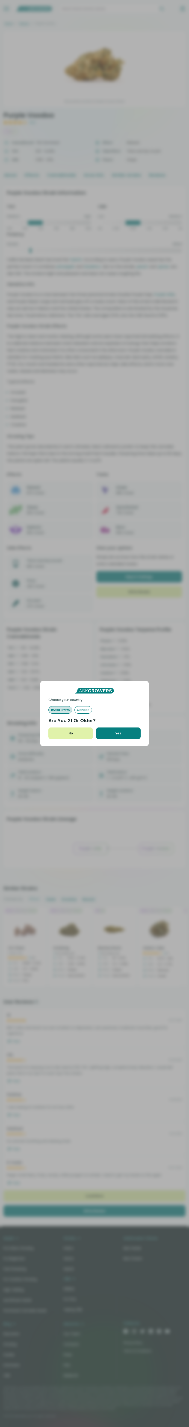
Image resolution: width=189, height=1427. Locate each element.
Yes (118, 733)
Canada (83, 710)
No (70, 733)
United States (60, 710)
